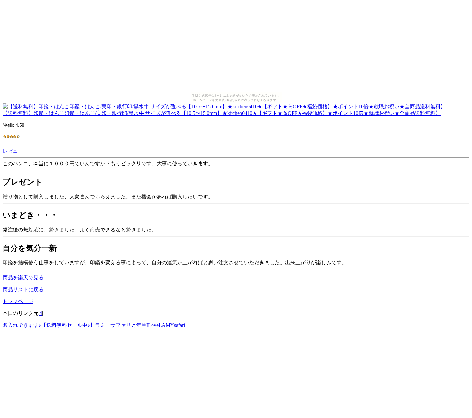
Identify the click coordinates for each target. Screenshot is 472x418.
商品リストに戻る (23, 289)
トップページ (18, 301)
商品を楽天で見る (23, 277)
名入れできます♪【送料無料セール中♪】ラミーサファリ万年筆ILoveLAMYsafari (94, 325)
